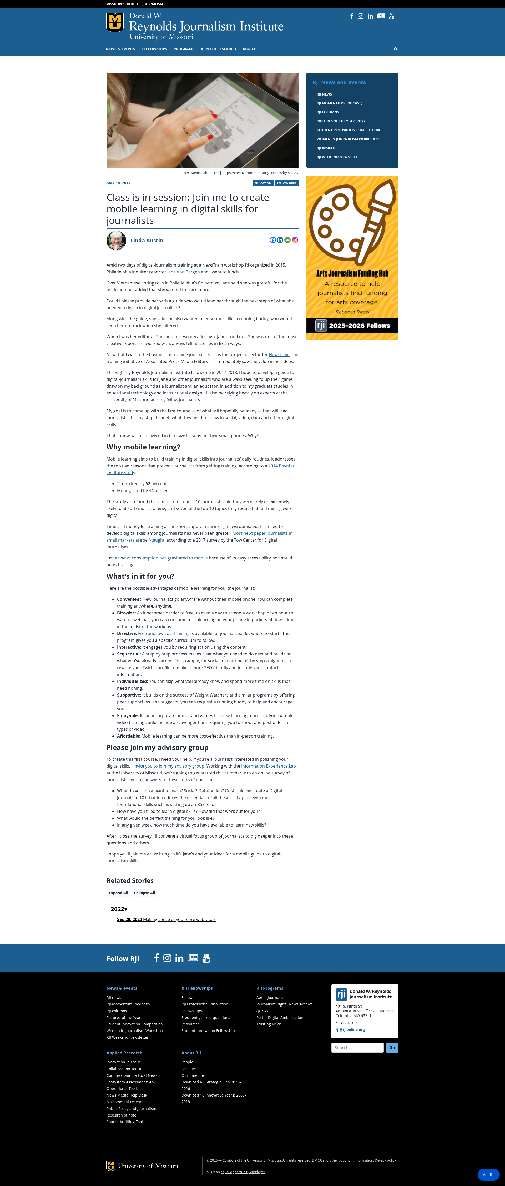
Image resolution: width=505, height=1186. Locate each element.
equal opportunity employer (243, 1172)
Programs (184, 49)
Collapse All (144, 892)
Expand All (118, 892)
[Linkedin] (280, 240)
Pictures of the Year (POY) (341, 121)
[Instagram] (295, 240)
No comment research (126, 1101)
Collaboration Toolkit (125, 1068)
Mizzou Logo (115, 22)
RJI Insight (326, 148)
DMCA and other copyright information (342, 1160)
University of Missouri (161, 37)
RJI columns (328, 112)
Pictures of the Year (124, 1017)
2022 (117, 909)
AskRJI (488, 1175)
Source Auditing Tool (125, 1121)
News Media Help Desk (127, 1095)
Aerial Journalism (271, 997)
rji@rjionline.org (350, 1029)
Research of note (121, 1115)
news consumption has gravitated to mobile (164, 558)
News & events (120, 49)
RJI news (324, 94)
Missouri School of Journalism (134, 4)
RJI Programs (269, 988)
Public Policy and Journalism (131, 1108)
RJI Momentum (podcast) (339, 103)
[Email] (287, 240)
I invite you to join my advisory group (167, 766)
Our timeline (192, 1075)
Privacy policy (385, 1160)
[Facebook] (273, 240)
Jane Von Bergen (183, 272)
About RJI (191, 1053)
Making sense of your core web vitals (166, 919)
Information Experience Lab (268, 766)
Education (263, 183)
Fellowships (154, 49)
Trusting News (269, 1024)
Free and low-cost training (164, 633)
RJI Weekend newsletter (339, 156)
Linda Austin (146, 240)
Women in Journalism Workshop (348, 139)
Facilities (189, 1068)
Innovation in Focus (124, 1061)
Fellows (187, 997)
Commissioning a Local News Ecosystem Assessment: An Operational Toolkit (132, 1082)
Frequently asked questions (205, 1017)
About (249, 49)
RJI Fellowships (197, 988)
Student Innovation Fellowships (209, 1030)
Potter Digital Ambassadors (280, 1017)
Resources (190, 1024)
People (187, 1061)
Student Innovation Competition (348, 130)
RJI (206, 23)
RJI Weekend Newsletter (128, 1037)
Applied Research (218, 49)
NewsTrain (279, 354)
